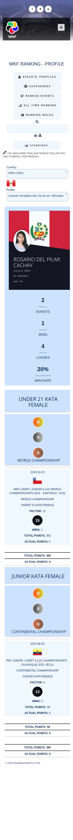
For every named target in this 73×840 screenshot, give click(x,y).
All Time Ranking (39, 105)
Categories (39, 86)
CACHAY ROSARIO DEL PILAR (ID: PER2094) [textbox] (35, 195)
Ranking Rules (39, 115)
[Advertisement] (36, 802)
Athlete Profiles (39, 76)
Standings (38, 145)
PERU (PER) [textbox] (15, 173)
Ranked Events (39, 96)
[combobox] (37, 174)
